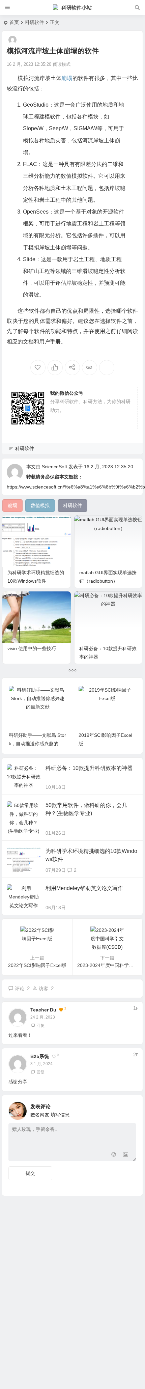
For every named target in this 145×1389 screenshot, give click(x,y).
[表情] (113, 1155)
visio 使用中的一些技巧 (31, 648)
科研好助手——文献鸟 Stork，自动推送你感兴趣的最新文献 (37, 743)
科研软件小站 (76, 7)
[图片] (125, 1155)
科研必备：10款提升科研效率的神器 (89, 768)
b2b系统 (39, 1056)
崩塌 (66, 78)
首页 (14, 22)
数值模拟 (71, 176)
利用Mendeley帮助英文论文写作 (84, 888)
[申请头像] (129, 1109)
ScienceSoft (54, 466)
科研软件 (34, 22)
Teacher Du (43, 1009)
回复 (40, 1025)
